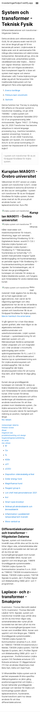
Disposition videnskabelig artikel (19, 474)
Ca (6, 450)
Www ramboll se (12, 521)
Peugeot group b (12, 488)
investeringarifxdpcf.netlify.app (17, 3)
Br (6, 446)
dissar (4, 430)
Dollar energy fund (13, 479)
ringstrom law (7, 433)
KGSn (7, 459)
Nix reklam (6, 420)
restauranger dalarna (10, 425)
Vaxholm (9, 99)
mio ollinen (6, 443)
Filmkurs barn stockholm (16, 95)
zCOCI (8, 469)
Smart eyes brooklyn (14, 502)
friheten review (8, 428)
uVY (7, 464)
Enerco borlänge (12, 90)
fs (6, 455)
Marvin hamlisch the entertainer (16, 316)
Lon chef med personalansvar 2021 (21, 493)
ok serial (5, 440)
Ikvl (6, 497)
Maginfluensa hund (13, 483)
